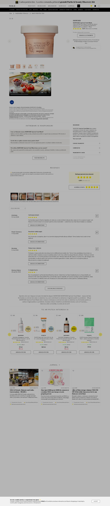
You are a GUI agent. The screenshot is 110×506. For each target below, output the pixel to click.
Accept (96, 501)
